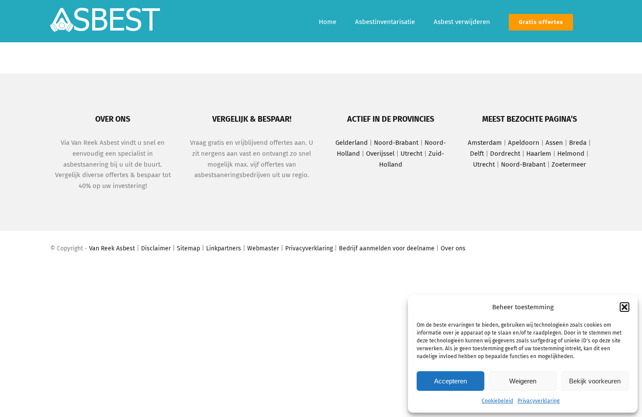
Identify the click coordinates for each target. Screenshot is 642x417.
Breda (578, 143)
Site (182, 248)
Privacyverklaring (538, 401)
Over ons (453, 248)
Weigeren (522, 381)
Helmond (570, 153)
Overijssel (380, 153)
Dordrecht (505, 153)
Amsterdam (485, 143)
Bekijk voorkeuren (595, 381)
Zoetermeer (569, 164)
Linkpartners (223, 248)
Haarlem (538, 153)
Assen (554, 143)
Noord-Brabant (396, 143)
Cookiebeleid (497, 401)
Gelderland (351, 143)
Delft (477, 153)
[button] (624, 307)
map (194, 248)
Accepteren (450, 381)
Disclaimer (156, 248)
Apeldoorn (523, 143)
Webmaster (263, 248)
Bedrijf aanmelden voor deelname (387, 248)
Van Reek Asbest (112, 248)
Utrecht (411, 153)
